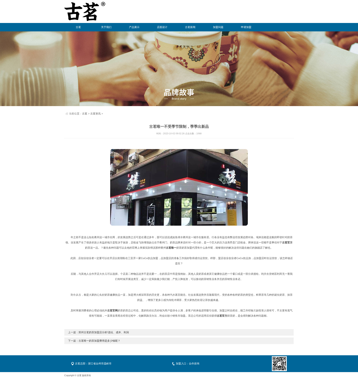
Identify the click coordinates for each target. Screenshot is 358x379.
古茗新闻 (190, 27)
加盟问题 (218, 27)
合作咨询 (194, 363)
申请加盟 (246, 27)
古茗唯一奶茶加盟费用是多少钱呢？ (99, 340)
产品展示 (134, 27)
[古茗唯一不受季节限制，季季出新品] (179, 187)
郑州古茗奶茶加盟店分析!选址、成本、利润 (103, 332)
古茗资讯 (95, 113)
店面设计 (162, 27)
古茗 (78, 27)
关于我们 (106, 27)
